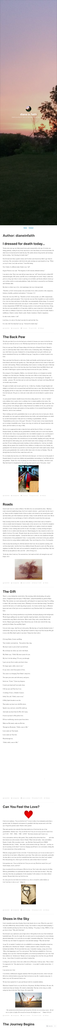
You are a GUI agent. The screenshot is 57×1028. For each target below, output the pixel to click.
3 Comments (25, 495)
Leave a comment (26, 582)
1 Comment (24, 328)
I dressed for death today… (24, 244)
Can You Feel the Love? (21, 807)
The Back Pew (14, 337)
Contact (31, 228)
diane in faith (28, 114)
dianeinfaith (6, 328)
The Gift (9, 591)
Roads (8, 504)
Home (25, 228)
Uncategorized (15, 328)
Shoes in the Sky (16, 919)
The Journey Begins (18, 1024)
